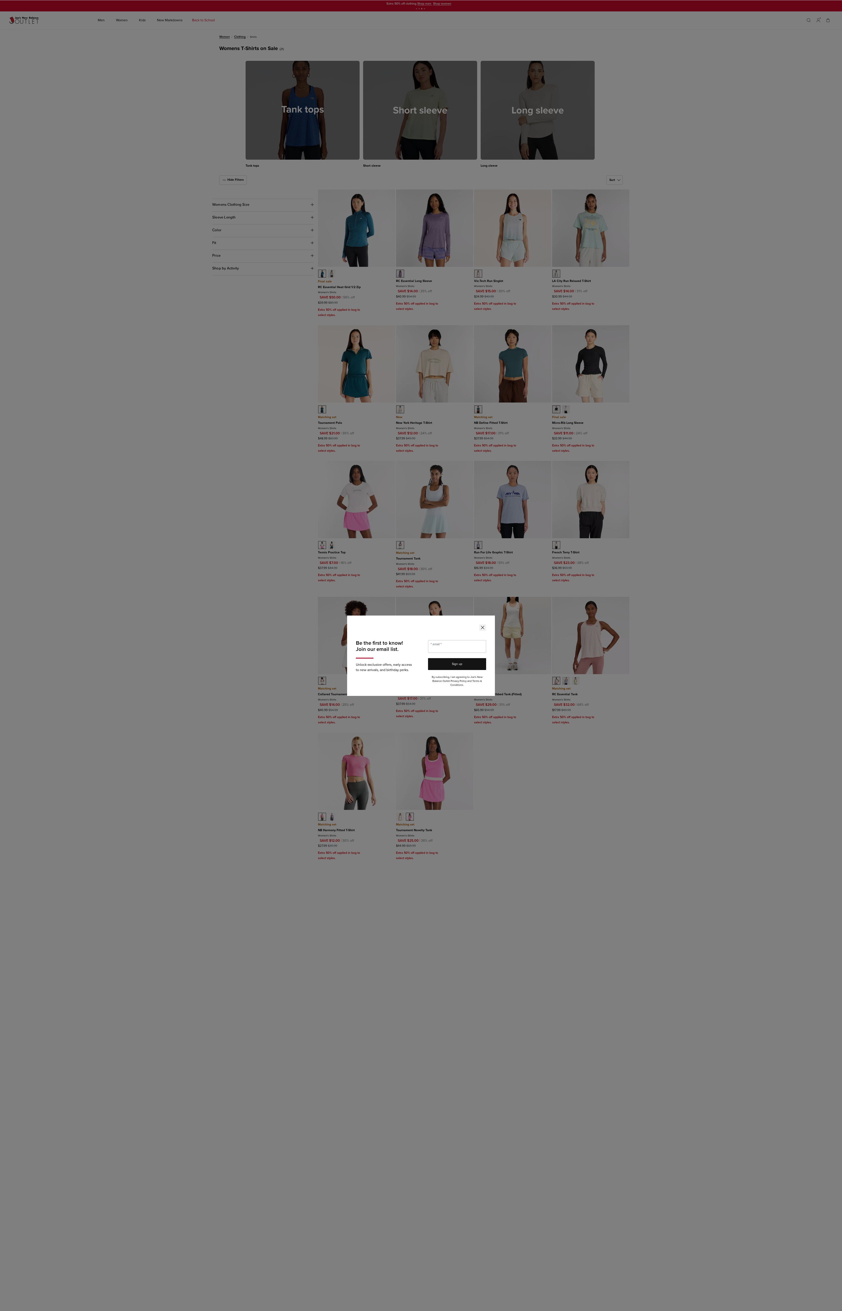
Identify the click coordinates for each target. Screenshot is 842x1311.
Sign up (457, 664)
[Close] (482, 627)
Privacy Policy (459, 681)
